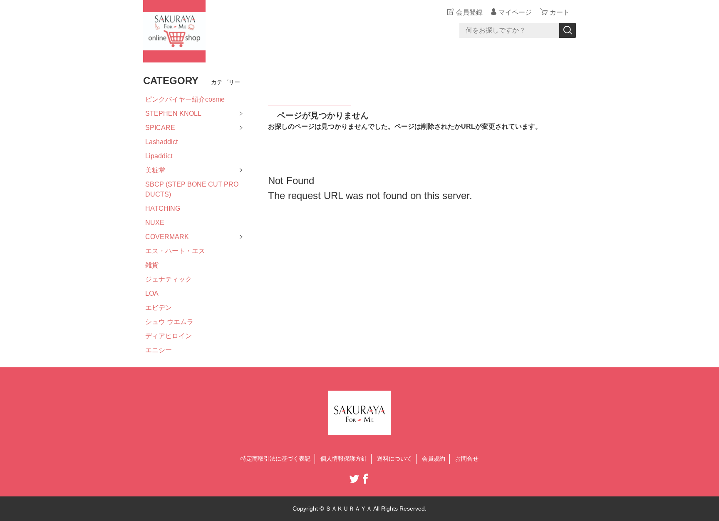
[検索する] (567, 30)
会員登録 (469, 12)
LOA (152, 293)
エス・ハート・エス (175, 250)
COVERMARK (167, 236)
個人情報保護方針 (343, 458)
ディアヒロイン (168, 335)
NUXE (154, 222)
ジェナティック (168, 279)
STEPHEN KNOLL (173, 113)
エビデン (158, 307)
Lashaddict (161, 141)
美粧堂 (155, 170)
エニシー (158, 350)
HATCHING (162, 208)
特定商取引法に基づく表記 (275, 458)
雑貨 (152, 265)
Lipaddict (158, 156)
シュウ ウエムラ (169, 321)
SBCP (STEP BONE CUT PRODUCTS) (191, 189)
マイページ (515, 12)
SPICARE (160, 127)
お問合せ (467, 458)
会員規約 (433, 458)
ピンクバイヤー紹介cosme (185, 99)
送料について (394, 458)
